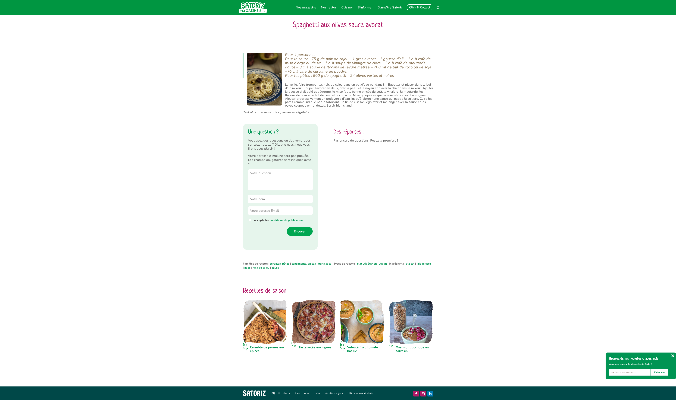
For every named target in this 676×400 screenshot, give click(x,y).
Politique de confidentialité (360, 393)
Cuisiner (347, 7)
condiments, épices (304, 264)
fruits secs (324, 264)
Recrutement (285, 393)
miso (247, 268)
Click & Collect (419, 7)
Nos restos (329, 7)
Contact (318, 393)
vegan (383, 264)
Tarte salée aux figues (315, 347)
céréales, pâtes (279, 264)
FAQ (273, 393)
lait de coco (424, 264)
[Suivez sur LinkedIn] (430, 393)
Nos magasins (306, 7)
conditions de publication (286, 220)
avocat (410, 264)
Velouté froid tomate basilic (362, 349)
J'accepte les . (277, 220)
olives (275, 268)
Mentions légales (334, 393)
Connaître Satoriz (389, 7)
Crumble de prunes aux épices (267, 349)
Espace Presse (302, 393)
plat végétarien (367, 264)
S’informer (365, 7)
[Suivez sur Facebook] (416, 393)
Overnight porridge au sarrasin (412, 349)
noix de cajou (261, 268)
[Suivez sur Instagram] (423, 393)
